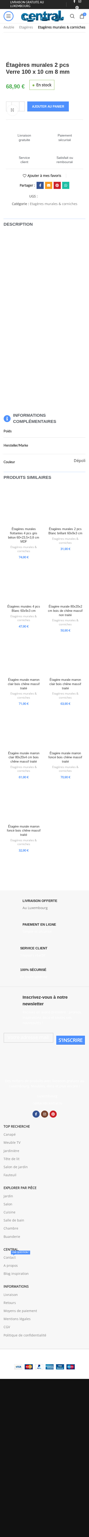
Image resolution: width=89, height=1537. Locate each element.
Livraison (11, 1294)
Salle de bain (14, 1220)
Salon (8, 1204)
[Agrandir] (12, 110)
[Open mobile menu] (8, 16)
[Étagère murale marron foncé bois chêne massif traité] (65, 729)
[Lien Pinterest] (77, 8)
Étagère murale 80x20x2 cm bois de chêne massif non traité (65, 611)
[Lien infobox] (24, 133)
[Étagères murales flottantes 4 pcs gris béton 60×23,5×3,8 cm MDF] (24, 505)
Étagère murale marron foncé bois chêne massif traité (65, 757)
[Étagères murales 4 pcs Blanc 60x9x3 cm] (24, 583)
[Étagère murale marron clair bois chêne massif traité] (24, 656)
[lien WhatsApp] (65, 185)
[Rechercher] (72, 16)
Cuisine (9, 1212)
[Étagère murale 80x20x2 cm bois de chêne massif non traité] (65, 583)
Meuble (8, 27)
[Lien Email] (48, 185)
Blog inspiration (16, 1273)
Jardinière (11, 1150)
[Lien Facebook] (40, 185)
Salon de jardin (16, 1167)
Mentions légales (17, 1319)
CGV (7, 1327)
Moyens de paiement (20, 1310)
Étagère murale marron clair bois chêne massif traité (24, 684)
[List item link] (44, 1103)
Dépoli (79, 460)
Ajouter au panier (48, 106)
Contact (16, 1256)
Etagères (26, 27)
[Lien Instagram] (44, 1114)
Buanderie (12, 1236)
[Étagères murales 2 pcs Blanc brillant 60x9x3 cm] (65, 505)
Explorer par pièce (20, 1187)
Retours (10, 1302)
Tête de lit (11, 1159)
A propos (11, 1265)
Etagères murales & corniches (61, 27)
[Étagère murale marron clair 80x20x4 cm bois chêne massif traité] (24, 729)
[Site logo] (42, 16)
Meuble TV (12, 1142)
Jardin (8, 1196)
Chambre (11, 1228)
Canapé (10, 1134)
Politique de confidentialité (25, 1335)
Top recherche (17, 1126)
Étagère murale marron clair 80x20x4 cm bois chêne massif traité (23, 757)
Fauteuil (10, 1175)
